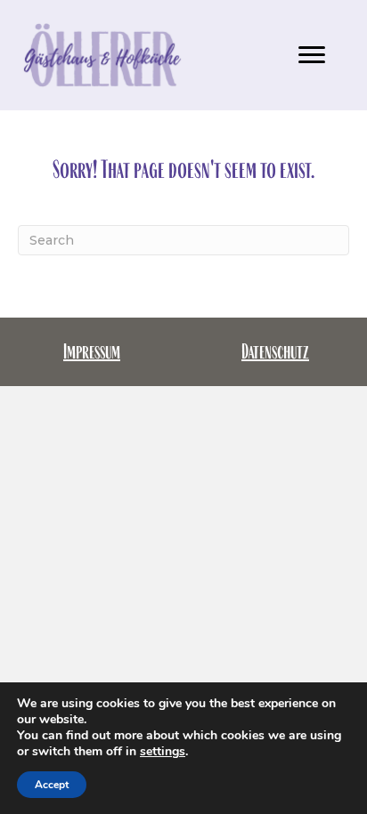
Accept (52, 785)
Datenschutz (275, 351)
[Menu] (311, 55)
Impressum (91, 351)
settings (162, 752)
